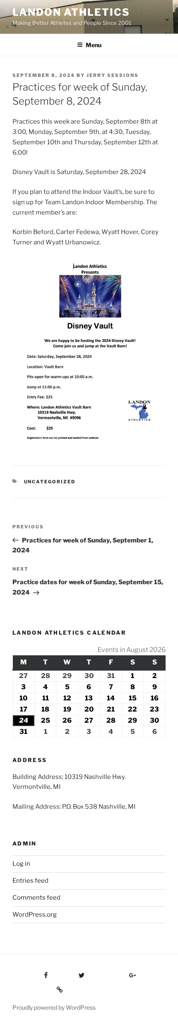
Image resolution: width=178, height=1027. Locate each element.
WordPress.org (34, 914)
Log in (21, 863)
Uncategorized (50, 482)
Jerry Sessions (113, 75)
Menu (93, 44)
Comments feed (36, 897)
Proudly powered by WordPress (54, 1007)
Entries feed (30, 880)
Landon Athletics (71, 12)
